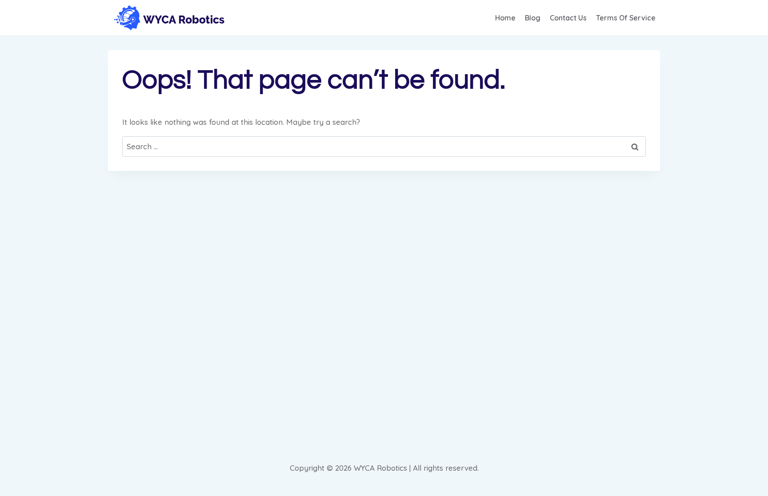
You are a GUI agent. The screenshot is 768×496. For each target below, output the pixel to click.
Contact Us (568, 17)
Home (505, 17)
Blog (532, 17)
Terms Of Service (626, 17)
